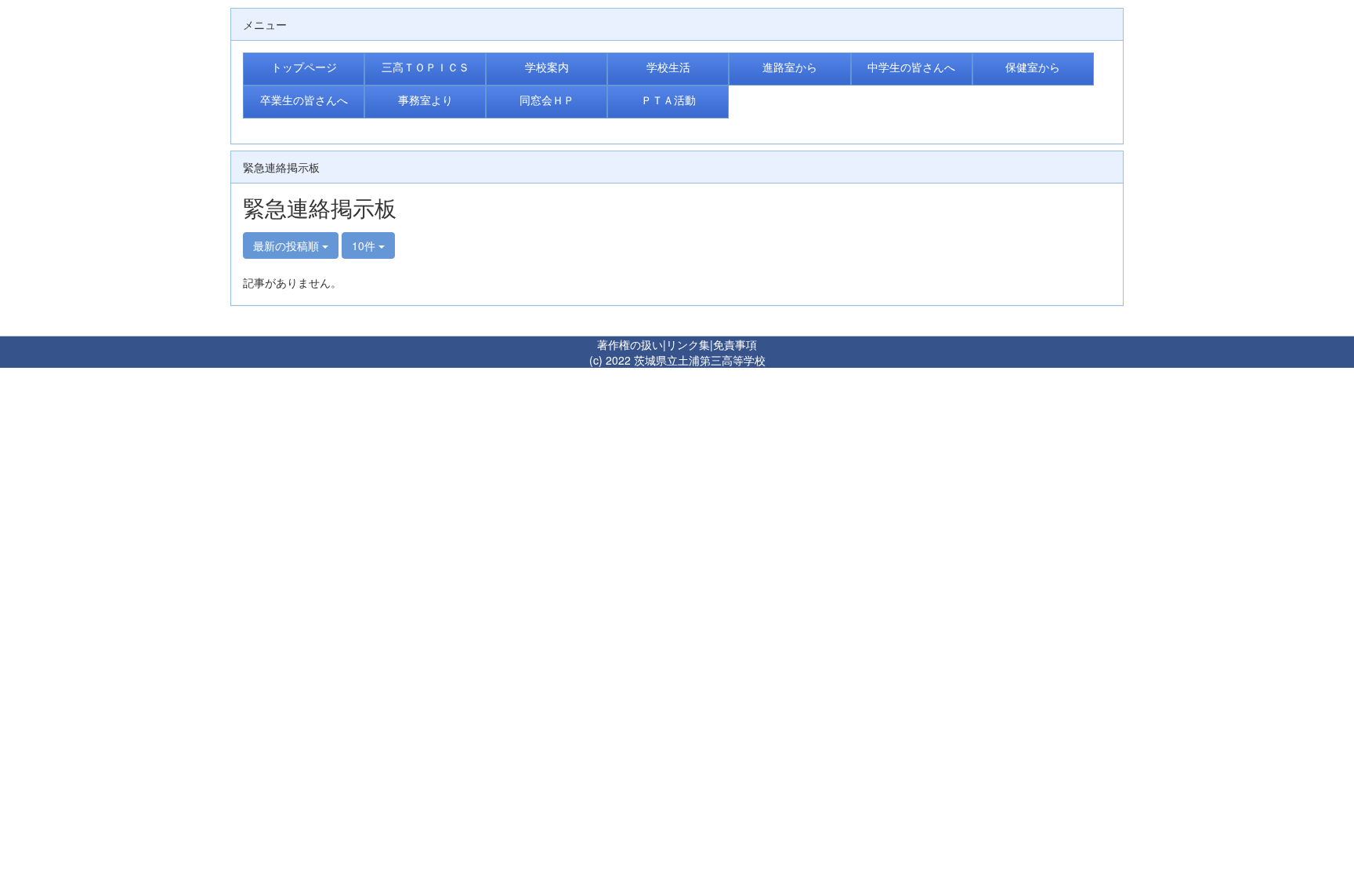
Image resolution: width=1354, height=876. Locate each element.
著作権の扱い (630, 344)
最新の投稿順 (287, 245)
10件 (365, 245)
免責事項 (735, 344)
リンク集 (688, 344)
